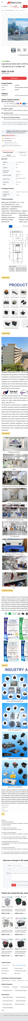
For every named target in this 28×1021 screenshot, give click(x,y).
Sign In (3, 145)
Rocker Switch (22, 10)
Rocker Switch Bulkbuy (8, 1007)
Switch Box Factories (20, 997)
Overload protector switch (20, 970)
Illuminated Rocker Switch (21, 990)
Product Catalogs (22, 965)
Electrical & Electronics (9, 10)
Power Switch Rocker (7, 1004)
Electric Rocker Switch (21, 1000)
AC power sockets (18, 968)
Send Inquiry (14, 78)
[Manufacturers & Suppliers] (14, 2)
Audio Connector (5, 970)
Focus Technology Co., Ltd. (18, 1015)
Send (14, 885)
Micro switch (17, 973)
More (2, 1010)
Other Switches (6, 987)
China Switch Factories (8, 997)
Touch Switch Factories (8, 1000)
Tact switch (4, 973)
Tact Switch (15, 987)
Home (2, 10)
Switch (17, 10)
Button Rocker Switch (20, 1004)
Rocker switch (4, 968)
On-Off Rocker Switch (7, 990)
